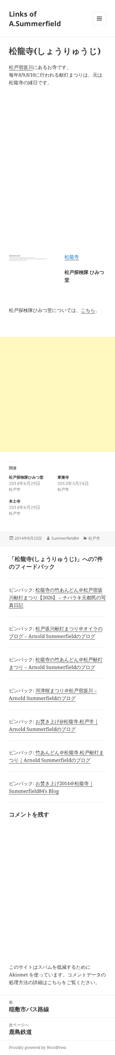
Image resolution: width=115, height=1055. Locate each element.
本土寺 (14, 501)
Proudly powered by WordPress (37, 1047)
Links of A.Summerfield (35, 18)
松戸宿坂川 (21, 67)
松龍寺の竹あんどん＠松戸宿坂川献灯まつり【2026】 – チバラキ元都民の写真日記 (57, 597)
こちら (88, 310)
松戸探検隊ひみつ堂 (26, 477)
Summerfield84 (65, 538)
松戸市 (94, 538)
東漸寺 (63, 477)
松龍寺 (72, 257)
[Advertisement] (57, 394)
